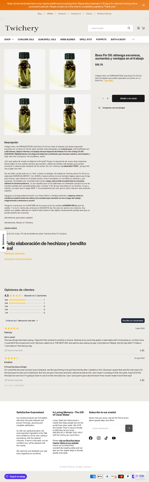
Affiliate (50, 13)
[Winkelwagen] (143, 28)
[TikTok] (106, 438)
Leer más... (109, 80)
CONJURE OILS (26, 39)
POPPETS (101, 39)
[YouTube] (114, 438)
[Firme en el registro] (138, 28)
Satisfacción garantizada (14, 253)
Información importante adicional (18, 259)
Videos (89, 13)
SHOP (7, 39)
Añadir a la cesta (128, 98)
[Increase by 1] (108, 98)
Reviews (62, 13)
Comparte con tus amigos (113, 108)
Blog (40, 13)
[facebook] (91, 438)
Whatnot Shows (104, 13)
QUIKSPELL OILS (47, 39)
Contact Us (76, 13)
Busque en (129, 28)
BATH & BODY (118, 39)
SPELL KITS (86, 39)
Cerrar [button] (144, 5)
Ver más (133, 39)
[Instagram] (98, 438)
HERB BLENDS (67, 39)
